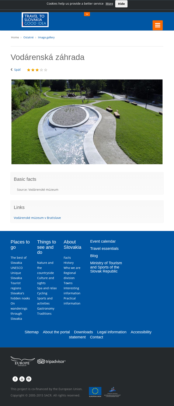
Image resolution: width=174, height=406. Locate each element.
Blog (94, 256)
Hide (121, 4)
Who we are (72, 268)
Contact (96, 337)
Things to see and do (46, 247)
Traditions (44, 313)
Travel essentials (104, 248)
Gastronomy (45, 308)
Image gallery (46, 37)
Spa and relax (47, 288)
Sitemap (32, 332)
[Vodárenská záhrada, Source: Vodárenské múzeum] (87, 121)
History (69, 263)
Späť (17, 70)
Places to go (20, 244)
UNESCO (17, 268)
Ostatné (28, 37)
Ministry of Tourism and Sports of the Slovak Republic (106, 267)
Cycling (42, 293)
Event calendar (103, 241)
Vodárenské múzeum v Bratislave (37, 218)
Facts (67, 258)
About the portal (56, 332)
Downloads (83, 332)
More (109, 3)
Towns (68, 283)
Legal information (111, 332)
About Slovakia (72, 244)
